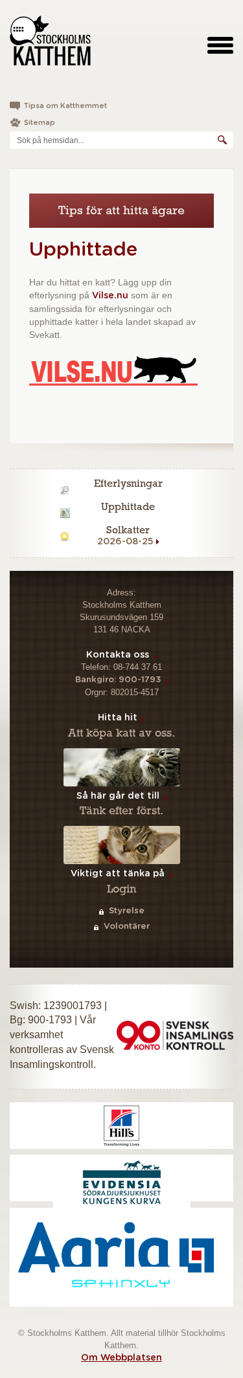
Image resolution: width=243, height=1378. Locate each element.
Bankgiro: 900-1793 (118, 680)
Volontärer (127, 926)
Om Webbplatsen (121, 1357)
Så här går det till (117, 796)
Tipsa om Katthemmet (65, 105)
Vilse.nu (110, 295)
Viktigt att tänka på (118, 873)
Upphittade (83, 250)
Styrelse (127, 911)
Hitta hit (117, 717)
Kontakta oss (117, 655)
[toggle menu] (220, 45)
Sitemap (39, 122)
